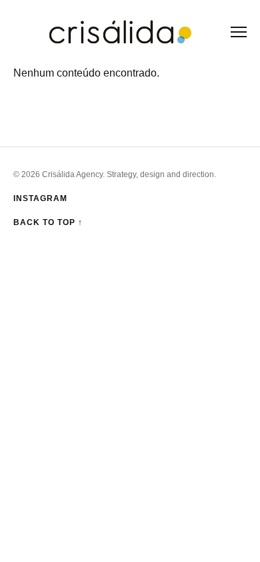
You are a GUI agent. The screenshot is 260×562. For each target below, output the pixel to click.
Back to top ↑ (47, 222)
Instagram (40, 198)
